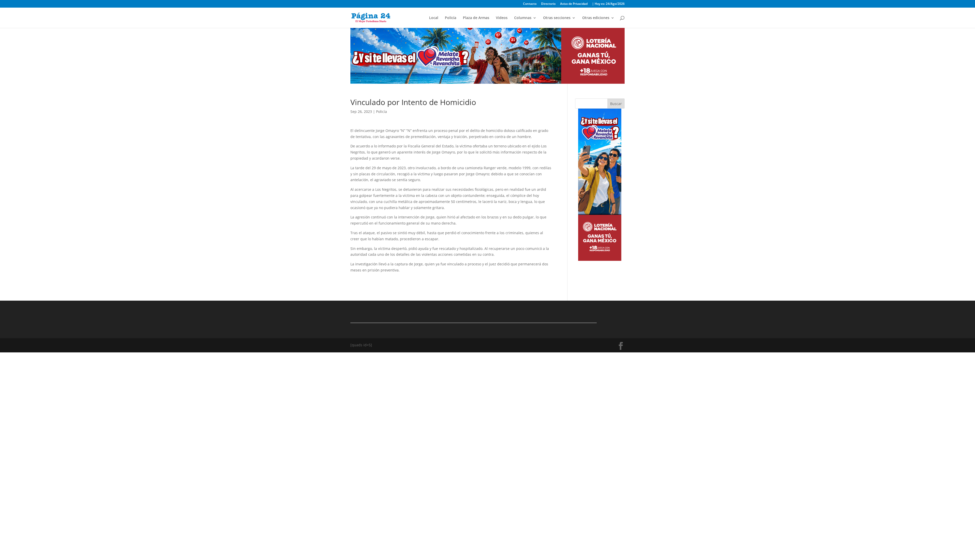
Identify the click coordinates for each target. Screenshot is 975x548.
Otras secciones (557, 18)
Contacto (530, 4)
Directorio (548, 4)
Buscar (616, 103)
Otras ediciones (595, 18)
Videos (502, 18)
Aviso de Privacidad (574, 4)
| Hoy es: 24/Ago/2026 (608, 4)
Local (433, 18)
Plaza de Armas (476, 18)
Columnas (522, 18)
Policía (450, 18)
